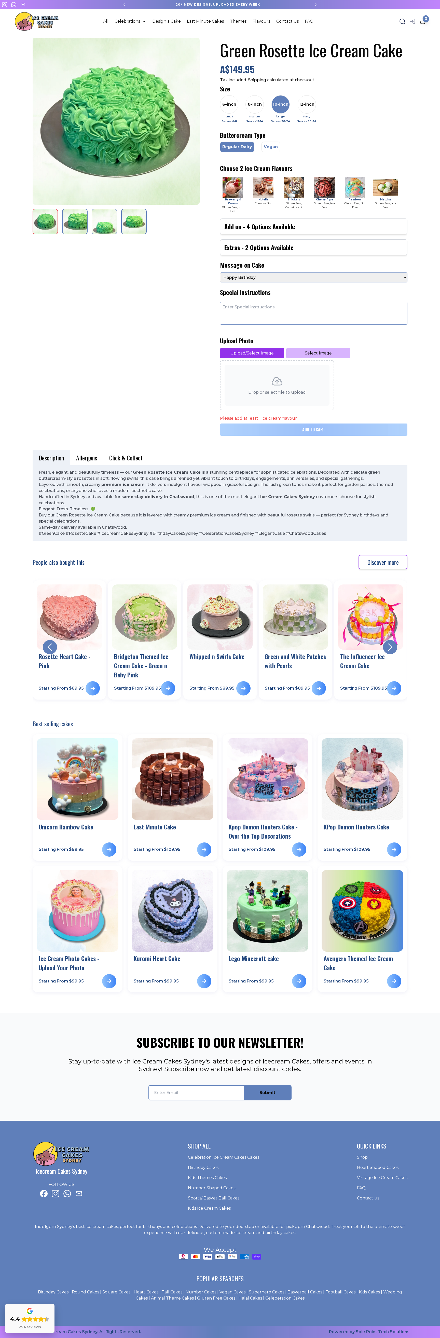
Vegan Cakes (232, 1292)
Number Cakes (201, 1292)
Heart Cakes (146, 1292)
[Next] (316, 5)
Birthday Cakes (53, 1292)
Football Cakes (340, 1292)
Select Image (318, 353)
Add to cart (313, 430)
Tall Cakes (172, 1292)
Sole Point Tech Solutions (382, 1331)
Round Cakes (85, 1292)
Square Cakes (116, 1292)
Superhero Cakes (266, 1292)
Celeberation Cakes (285, 1298)
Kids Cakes (369, 1292)
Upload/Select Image (252, 353)
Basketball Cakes (304, 1292)
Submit (267, 1092)
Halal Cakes (250, 1298)
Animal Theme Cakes (172, 1298)
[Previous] (124, 5)
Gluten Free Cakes (216, 1298)
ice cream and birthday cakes (265, 1232)
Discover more (383, 562)
